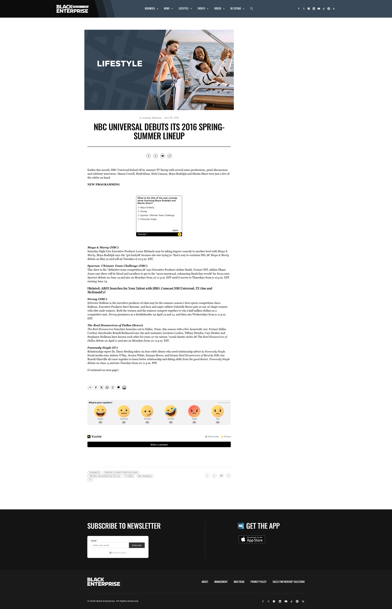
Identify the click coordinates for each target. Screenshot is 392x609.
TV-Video (129, 476)
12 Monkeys (94, 473)
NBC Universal (145, 476)
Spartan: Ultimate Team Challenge (121, 473)
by (150, 117)
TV (90, 480)
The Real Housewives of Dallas (104, 476)
